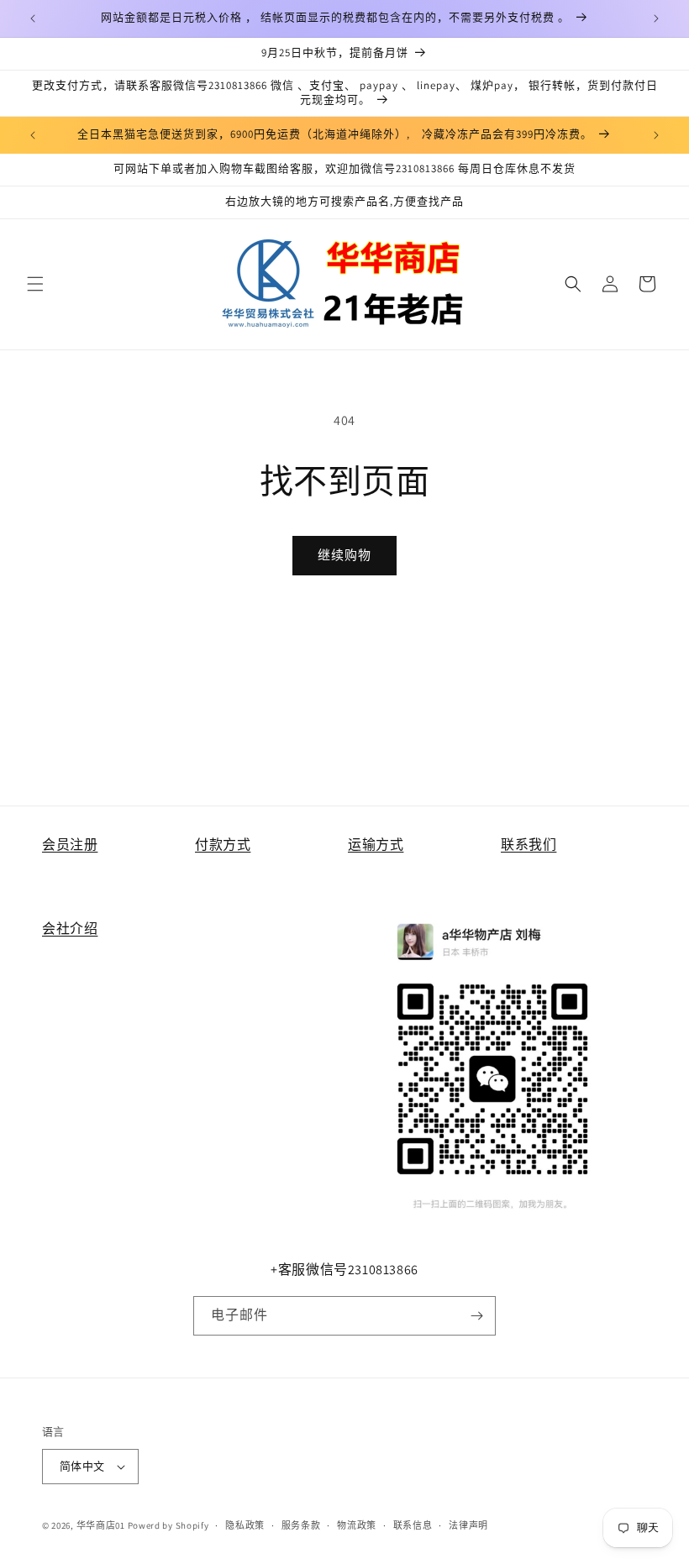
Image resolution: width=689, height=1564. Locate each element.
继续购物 (344, 555)
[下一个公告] (656, 18)
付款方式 (222, 844)
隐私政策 (245, 1525)
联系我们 (528, 844)
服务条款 (301, 1525)
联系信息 (413, 1525)
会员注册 (69, 844)
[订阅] (476, 1316)
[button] (35, 283)
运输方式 (375, 844)
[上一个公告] (32, 18)
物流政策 (356, 1525)
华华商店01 (100, 1525)
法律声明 (468, 1525)
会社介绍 (69, 928)
